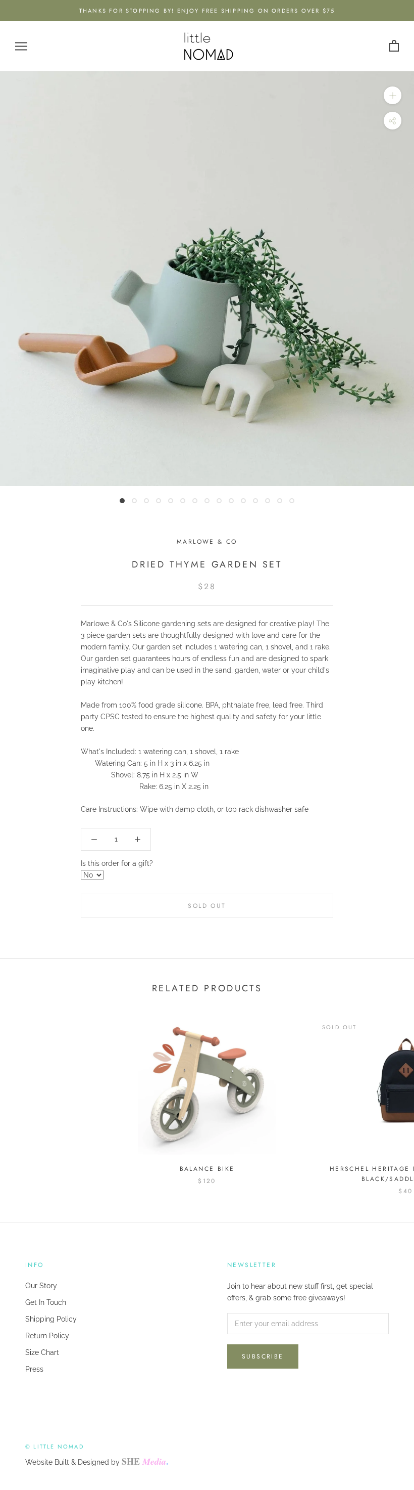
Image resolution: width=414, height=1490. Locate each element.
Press (34, 1369)
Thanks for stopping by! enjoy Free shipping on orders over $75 (207, 11)
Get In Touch (45, 1302)
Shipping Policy (51, 1319)
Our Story (41, 1286)
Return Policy (47, 1336)
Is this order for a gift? (117, 863)
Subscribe (263, 1356)
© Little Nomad (54, 1446)
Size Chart (42, 1352)
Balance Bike (207, 1168)
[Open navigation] (21, 46)
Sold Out (207, 905)
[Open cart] (394, 46)
